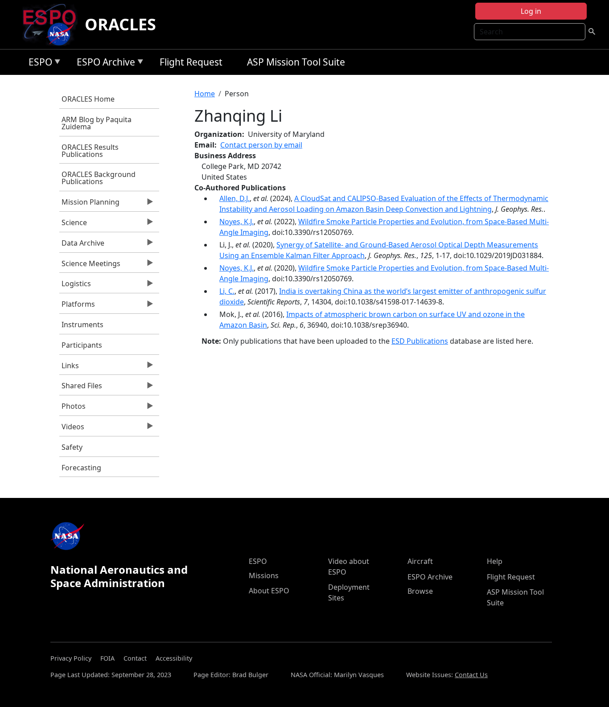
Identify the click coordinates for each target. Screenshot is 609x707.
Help (494, 561)
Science (73, 225)
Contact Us (471, 674)
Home (204, 94)
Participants (82, 345)
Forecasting (81, 468)
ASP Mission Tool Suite (296, 62)
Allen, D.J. (234, 198)
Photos (72, 408)
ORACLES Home (88, 99)
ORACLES (120, 24)
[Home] (53, 24)
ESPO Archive (103, 63)
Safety (72, 447)
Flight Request (191, 62)
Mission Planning (89, 204)
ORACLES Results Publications (90, 150)
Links (69, 368)
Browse (420, 591)
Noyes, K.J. (236, 221)
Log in (531, 11)
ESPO (38, 63)
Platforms (77, 306)
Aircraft (420, 561)
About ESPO (269, 591)
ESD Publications (419, 341)
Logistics (75, 286)
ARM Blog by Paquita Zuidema (97, 123)
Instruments (82, 324)
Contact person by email (261, 145)
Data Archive (81, 245)
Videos (71, 429)
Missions (264, 575)
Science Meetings (89, 266)
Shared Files (80, 388)
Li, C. (227, 291)
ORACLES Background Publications (99, 177)
